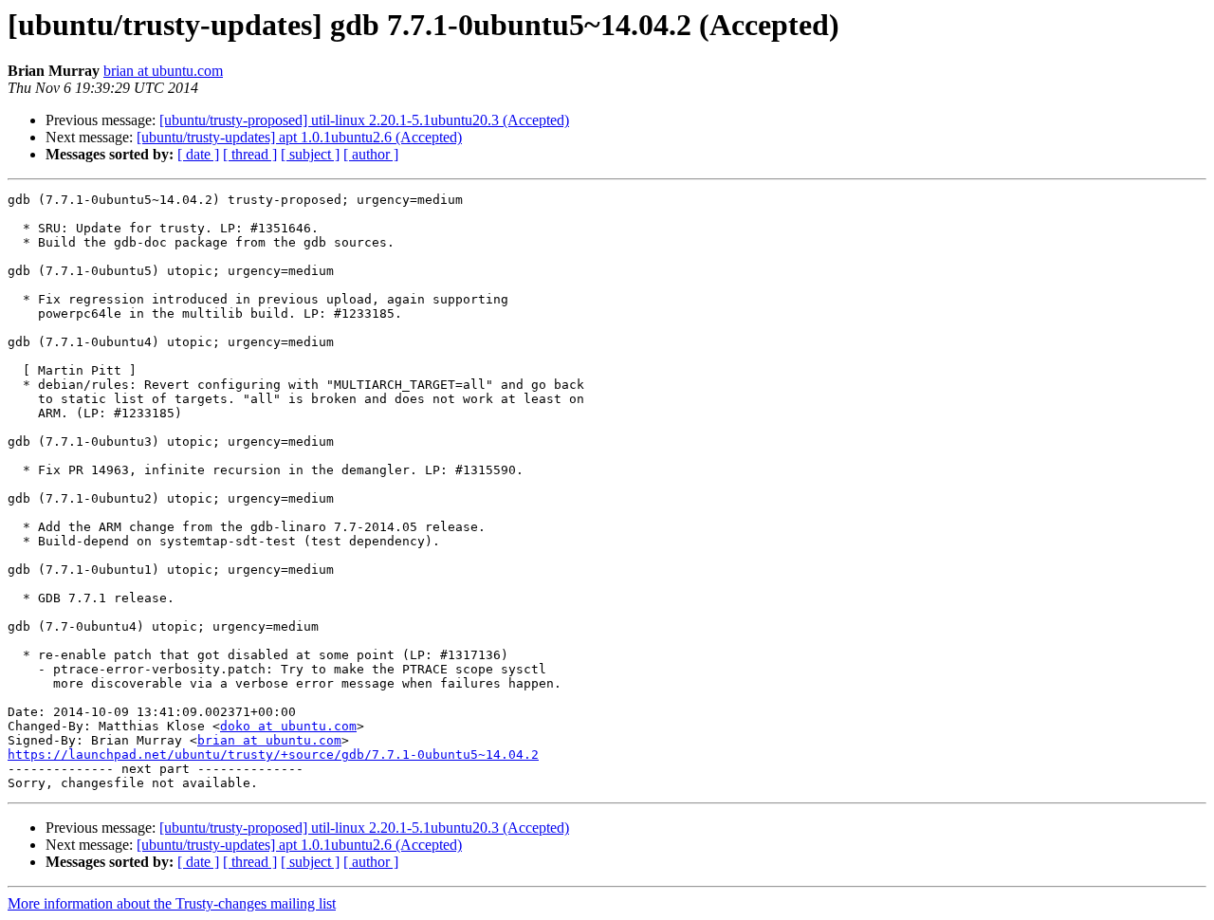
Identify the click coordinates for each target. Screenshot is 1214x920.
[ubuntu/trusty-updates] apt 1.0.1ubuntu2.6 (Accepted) (299, 137)
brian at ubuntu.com (163, 71)
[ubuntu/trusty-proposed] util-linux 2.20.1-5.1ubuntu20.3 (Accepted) (364, 120)
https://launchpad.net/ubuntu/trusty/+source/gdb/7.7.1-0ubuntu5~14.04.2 (273, 754)
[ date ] (198, 154)
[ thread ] (250, 154)
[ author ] (370, 154)
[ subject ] (310, 154)
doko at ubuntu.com (288, 726)
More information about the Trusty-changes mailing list (172, 903)
